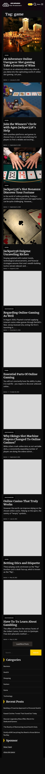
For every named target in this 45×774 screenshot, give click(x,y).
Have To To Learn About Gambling (20, 623)
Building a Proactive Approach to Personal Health (22, 708)
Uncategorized (9, 309)
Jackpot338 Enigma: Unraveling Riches (17, 252)
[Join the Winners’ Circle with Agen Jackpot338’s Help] (22, 99)
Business (6, 666)
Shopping (7, 678)
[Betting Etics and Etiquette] (22, 538)
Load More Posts (22, 644)
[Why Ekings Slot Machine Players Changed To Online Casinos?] (22, 411)
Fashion (6, 684)
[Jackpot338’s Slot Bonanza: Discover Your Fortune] (22, 165)
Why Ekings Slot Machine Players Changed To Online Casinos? (22, 439)
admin (5, 80)
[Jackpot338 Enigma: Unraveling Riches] (22, 226)
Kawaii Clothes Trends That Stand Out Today (20, 713)
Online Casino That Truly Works (20, 502)
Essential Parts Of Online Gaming (20, 375)
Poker (6, 370)
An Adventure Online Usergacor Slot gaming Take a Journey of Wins (19, 62)
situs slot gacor (9, 752)
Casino (7, 55)
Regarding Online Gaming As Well (21, 314)
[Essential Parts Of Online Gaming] (22, 349)
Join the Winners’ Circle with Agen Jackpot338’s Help (19, 127)
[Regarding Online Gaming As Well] (22, 288)
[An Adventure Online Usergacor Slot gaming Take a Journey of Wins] (22, 34)
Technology (7, 696)
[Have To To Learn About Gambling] (22, 597)
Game (5, 690)
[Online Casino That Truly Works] (22, 476)
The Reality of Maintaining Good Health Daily (20, 727)
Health (6, 672)
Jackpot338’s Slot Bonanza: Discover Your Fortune (22, 190)
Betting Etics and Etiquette (21, 563)
